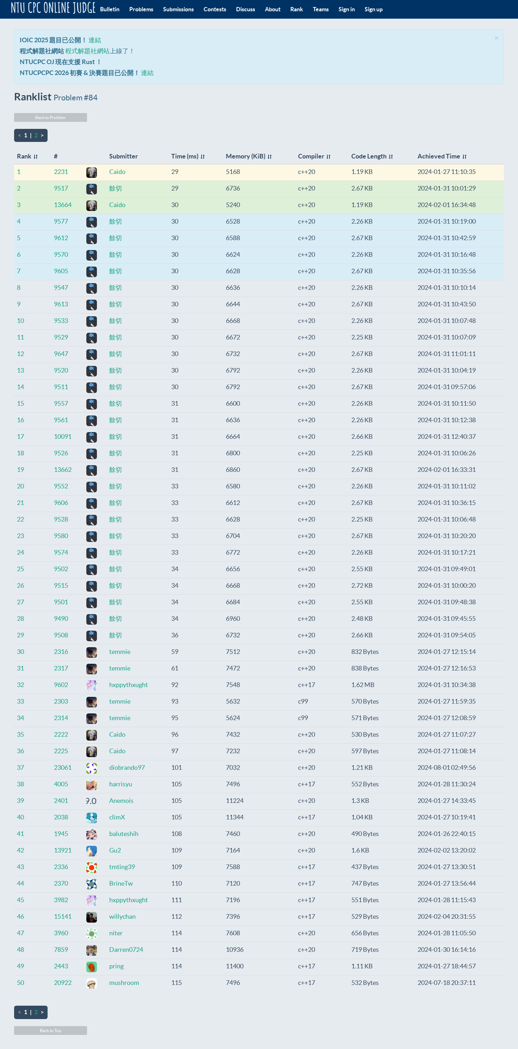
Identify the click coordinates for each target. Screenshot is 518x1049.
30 (20, 651)
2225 (61, 751)
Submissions (178, 9)
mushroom (124, 982)
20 (20, 486)
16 (20, 420)
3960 (61, 933)
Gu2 (115, 850)
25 (20, 569)
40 (20, 817)
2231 (61, 171)
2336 (61, 866)
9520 (61, 370)
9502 (61, 569)
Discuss (245, 9)
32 (20, 684)
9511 (61, 387)
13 (20, 370)
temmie (119, 651)
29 (20, 635)
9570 (61, 254)
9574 (61, 552)
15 (20, 403)
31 (20, 668)
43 (20, 866)
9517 (61, 188)
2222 (61, 734)
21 (20, 502)
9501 (61, 602)
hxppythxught (128, 684)
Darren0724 (126, 949)
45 (20, 900)
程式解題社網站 (87, 51)
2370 (61, 883)
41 (20, 833)
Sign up (374, 9)
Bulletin (109, 9)
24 (20, 552)
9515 (61, 585)
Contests (215, 9)
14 (20, 387)
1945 (61, 833)
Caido (117, 171)
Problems (141, 9)
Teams (321, 9)
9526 (61, 453)
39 (20, 800)
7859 (61, 949)
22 (20, 519)
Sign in (347, 9)
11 (20, 337)
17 (20, 436)
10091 (63, 436)
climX (117, 817)
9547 (61, 287)
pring (116, 966)
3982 (61, 900)
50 (20, 982)
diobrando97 (127, 767)
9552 (61, 486)
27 (20, 602)
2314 (61, 718)
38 (20, 784)
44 (20, 883)
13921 (63, 850)
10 (20, 320)
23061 (63, 767)
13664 (63, 204)
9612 (61, 238)
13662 (63, 469)
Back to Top (50, 1030)
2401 (61, 800)
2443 (61, 966)
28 (20, 618)
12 (20, 353)
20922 (63, 982)
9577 (61, 221)
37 (20, 767)
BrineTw (121, 883)
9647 (61, 353)
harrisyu (120, 784)
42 (20, 850)
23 (20, 535)
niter (116, 933)
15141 (63, 916)
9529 (61, 337)
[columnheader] (32, 156)
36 (20, 751)
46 (20, 916)
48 (20, 949)
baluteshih (123, 833)
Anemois (121, 800)
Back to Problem (50, 117)
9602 (61, 684)
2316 (61, 651)
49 (20, 966)
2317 (61, 668)
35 (20, 734)
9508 (61, 635)
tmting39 (122, 866)
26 (20, 585)
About (272, 9)
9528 (61, 519)
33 (20, 701)
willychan (122, 916)
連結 (94, 40)
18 (20, 453)
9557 (61, 403)
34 (20, 718)
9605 (61, 271)
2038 (61, 817)
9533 (61, 320)
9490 (61, 618)
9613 (61, 304)
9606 (61, 502)
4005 (61, 784)
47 (20, 933)
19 (20, 469)
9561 (61, 420)
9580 (61, 535)
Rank (296, 9)
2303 (61, 701)
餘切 (115, 188)
